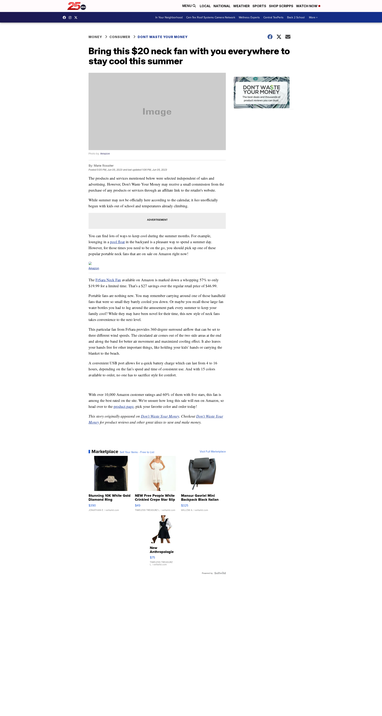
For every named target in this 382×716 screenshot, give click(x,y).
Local (205, 6)
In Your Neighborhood (169, 17)
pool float (117, 241)
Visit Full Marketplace (213, 451)
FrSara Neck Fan (108, 279)
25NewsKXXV (65, 17)
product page (124, 406)
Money (95, 37)
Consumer (119, 37)
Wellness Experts (249, 17)
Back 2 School (296, 17)
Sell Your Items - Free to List (137, 452)
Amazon (105, 153)
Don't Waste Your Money (160, 416)
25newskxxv (71, 17)
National (221, 6)
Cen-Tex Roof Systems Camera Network (210, 17)
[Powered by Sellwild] (220, 573)
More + (313, 17)
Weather (241, 6)
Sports (259, 6)
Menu (187, 6)
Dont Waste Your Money (163, 37)
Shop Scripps (281, 6)
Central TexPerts (273, 17)
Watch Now (307, 6)
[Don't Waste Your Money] (263, 93)
